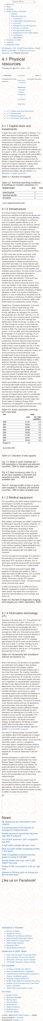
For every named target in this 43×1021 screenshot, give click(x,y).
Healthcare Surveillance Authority (19, 936)
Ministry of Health (13, 931)
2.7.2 (17, 729)
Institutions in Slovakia (12, 927)
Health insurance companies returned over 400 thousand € (20, 834)
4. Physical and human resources (24, 25)
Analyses (10, 9)
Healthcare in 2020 (14, 40)
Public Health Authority (15, 943)
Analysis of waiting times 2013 (18, 978)
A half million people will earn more (18, 845)
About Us (10, 4)
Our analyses (8, 965)
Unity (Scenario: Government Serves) (21, 957)
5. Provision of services (20, 28)
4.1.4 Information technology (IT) (19, 118)
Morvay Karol (12, 999)
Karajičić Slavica (13, 1011)
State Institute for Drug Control (18, 940)
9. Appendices (16, 37)
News (9, 6)
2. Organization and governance (23, 21)
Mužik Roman (12, 1004)
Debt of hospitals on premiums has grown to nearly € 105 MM (18, 855)
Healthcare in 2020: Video (14, 951)
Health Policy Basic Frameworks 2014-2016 (23, 981)
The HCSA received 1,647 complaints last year (20, 840)
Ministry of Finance (14, 933)
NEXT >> (38, 76)
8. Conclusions (16, 35)
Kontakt (20, 1017)
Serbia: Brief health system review (19, 988)
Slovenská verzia (13, 44)
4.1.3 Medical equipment (16, 116)
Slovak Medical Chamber (16, 947)
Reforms (21, 92)
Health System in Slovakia (16, 11)
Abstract (14, 14)
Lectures (10, 42)
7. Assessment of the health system (24, 33)
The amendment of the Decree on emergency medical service (18, 828)
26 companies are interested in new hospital (19, 822)
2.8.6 (19, 172)
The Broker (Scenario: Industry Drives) (21, 962)
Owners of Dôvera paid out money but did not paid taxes (20, 873)
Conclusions (22, 99)
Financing (22, 83)
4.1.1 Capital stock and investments (20, 111)
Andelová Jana (12, 1009)
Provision (22, 90)
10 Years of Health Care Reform (19, 969)
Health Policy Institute (21, 1015)
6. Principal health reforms (21, 30)
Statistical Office (13, 945)
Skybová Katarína (13, 1007)
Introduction (21, 75)
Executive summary (18, 16)
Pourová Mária (12, 1002)
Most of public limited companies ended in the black (20, 850)
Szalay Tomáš (12, 995)
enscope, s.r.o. (18, 1020)
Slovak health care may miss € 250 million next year (18, 861)
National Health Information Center (20, 938)
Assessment (22, 94)
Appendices (21, 104)
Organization (21, 80)
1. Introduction (16, 18)
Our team (6, 991)
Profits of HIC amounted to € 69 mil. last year (21, 867)
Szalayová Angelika (14, 997)
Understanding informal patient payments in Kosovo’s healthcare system (23, 975)
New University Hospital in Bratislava (20, 971)
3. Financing (16, 23)
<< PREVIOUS (6, 76)
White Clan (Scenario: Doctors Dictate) (21, 959)
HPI (28, 68)
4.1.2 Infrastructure (14, 113)
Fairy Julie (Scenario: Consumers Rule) (21, 955)
